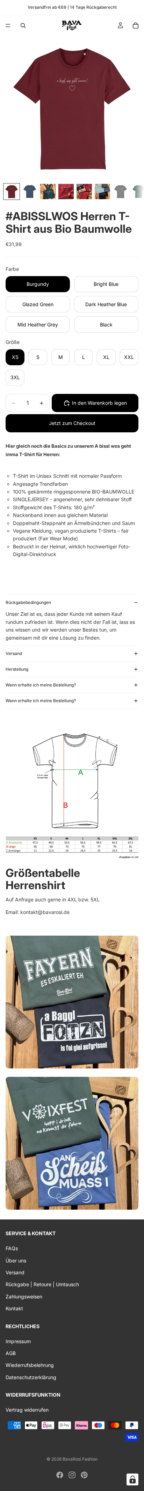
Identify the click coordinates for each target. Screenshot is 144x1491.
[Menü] (8, 25)
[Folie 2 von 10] (29, 191)
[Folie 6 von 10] (102, 191)
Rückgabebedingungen (28, 602)
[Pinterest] (84, 1475)
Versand (14, 653)
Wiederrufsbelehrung (30, 1365)
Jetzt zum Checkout (72, 423)
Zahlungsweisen (24, 1296)
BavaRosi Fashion (80, 1459)
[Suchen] (23, 25)
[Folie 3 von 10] (48, 191)
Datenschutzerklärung (31, 1377)
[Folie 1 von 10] (11, 191)
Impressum (18, 1341)
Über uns (16, 1260)
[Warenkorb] (135, 25)
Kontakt (14, 1309)
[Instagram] (72, 1475)
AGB (11, 1353)
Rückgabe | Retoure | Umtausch (42, 1285)
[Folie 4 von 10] (66, 191)
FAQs (12, 1249)
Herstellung (17, 669)
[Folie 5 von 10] (84, 191)
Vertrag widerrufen (27, 1410)
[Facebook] (60, 1475)
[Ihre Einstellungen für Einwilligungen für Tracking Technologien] (132, 1479)
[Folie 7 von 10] (120, 191)
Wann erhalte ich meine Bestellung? (41, 684)
